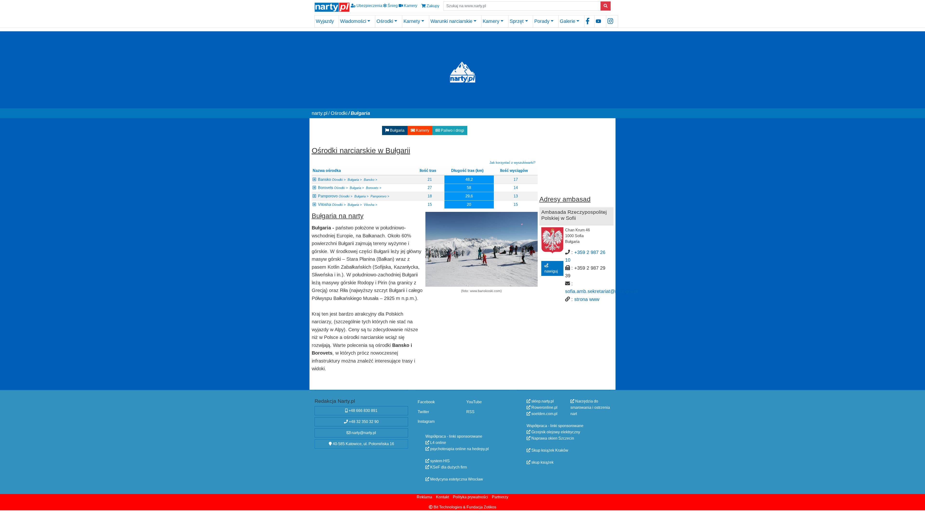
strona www (586, 299)
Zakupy (432, 6)
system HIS (439, 461)
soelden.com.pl (543, 414)
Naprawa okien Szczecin (552, 438)
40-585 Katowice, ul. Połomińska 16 (363, 444)
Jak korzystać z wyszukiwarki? (512, 162)
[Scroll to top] (918, 513)
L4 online (437, 443)
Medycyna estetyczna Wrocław (456, 479)
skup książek (542, 462)
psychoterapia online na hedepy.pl (459, 449)
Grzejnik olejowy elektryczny (555, 432)
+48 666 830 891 (362, 411)
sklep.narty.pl (542, 401)
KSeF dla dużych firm (448, 467)
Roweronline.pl (543, 407)
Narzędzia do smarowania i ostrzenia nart (590, 407)
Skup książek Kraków (549, 450)
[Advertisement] (576, 154)
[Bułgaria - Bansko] (481, 249)
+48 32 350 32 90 (363, 422)
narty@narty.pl (363, 433)
